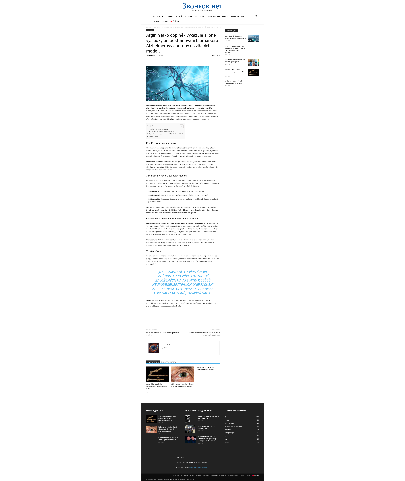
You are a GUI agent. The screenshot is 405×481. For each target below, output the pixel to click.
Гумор (170, 16)
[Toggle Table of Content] (180, 126)
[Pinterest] (158, 60)
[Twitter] (153, 60)
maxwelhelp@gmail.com (198, 467)
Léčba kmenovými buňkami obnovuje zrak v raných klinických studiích (205, 334)
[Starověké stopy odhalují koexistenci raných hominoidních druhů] (157, 374)
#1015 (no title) (159, 16)
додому (148, 27)
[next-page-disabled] (151, 392)
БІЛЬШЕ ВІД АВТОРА (168, 362)
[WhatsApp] (163, 60)
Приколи (188, 16)
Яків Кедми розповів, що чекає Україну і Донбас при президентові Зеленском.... (208, 439)
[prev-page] (147, 392)
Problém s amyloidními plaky (158, 129)
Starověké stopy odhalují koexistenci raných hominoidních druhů (156, 386)
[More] (168, 60)
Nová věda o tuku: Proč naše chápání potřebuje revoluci (162, 334)
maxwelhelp (151, 55)
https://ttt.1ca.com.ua (167, 348)
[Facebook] (148, 60)
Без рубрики (156, 27)
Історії (179, 16)
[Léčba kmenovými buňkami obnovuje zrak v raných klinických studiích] (182, 374)
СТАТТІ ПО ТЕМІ (153, 362)
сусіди (165, 21)
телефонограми (237, 16)
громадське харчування (217, 16)
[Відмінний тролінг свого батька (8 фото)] (190, 429)
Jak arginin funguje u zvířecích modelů (162, 131)
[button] (256, 16)
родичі (156, 21)
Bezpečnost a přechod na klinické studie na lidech (166, 134)
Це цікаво (199, 16)
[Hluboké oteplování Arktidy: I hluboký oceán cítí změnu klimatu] (253, 38)
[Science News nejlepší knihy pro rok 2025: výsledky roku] (253, 62)
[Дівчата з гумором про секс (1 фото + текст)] (187, 419)
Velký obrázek (154, 136)
